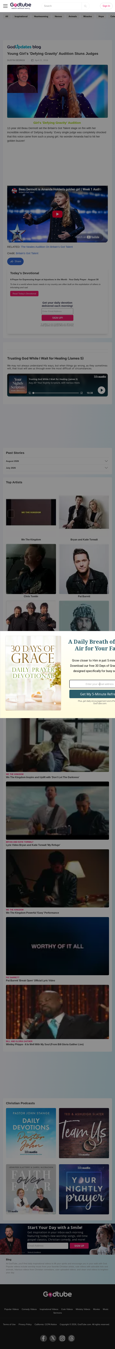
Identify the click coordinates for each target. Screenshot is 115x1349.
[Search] (85, 6)
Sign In (106, 6)
